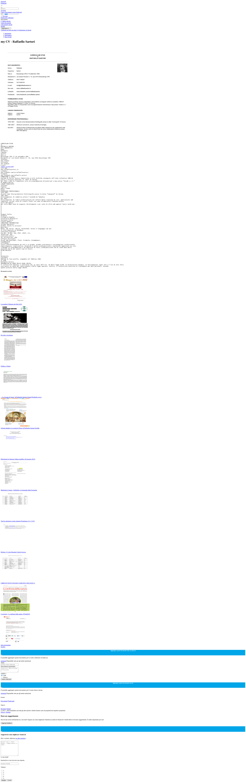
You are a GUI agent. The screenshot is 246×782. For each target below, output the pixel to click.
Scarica (3, 647)
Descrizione (8, 666)
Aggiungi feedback (7, 723)
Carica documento (6, 12)
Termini (8, 712)
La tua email (4, 757)
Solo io (5, 677)
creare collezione (6, 679)
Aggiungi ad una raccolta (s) (9, 30)
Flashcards (4, 18)
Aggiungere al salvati (24, 30)
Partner (9, 709)
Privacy (3, 712)
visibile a (3, 673)
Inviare (9, 780)
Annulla (4, 780)
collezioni (10, 18)
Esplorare (4, 3)
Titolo (2, 663)
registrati (3, 661)
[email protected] (7, 166)
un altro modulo (20, 738)
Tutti (4, 675)
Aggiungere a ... (6, 28)
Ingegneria (8, 33)
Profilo (3, 26)
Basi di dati (8, 37)
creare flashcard (17, 12)
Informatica (8, 35)
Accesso (3, 10)
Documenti (4, 701)
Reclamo (3, 709)
